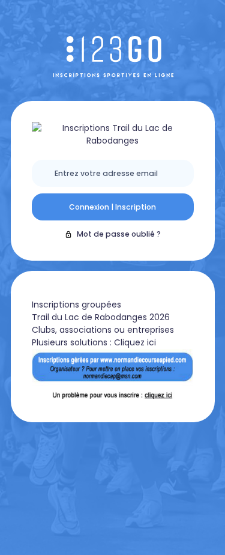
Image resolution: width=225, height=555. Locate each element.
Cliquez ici (135, 342)
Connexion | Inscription (112, 207)
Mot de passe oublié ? (119, 234)
